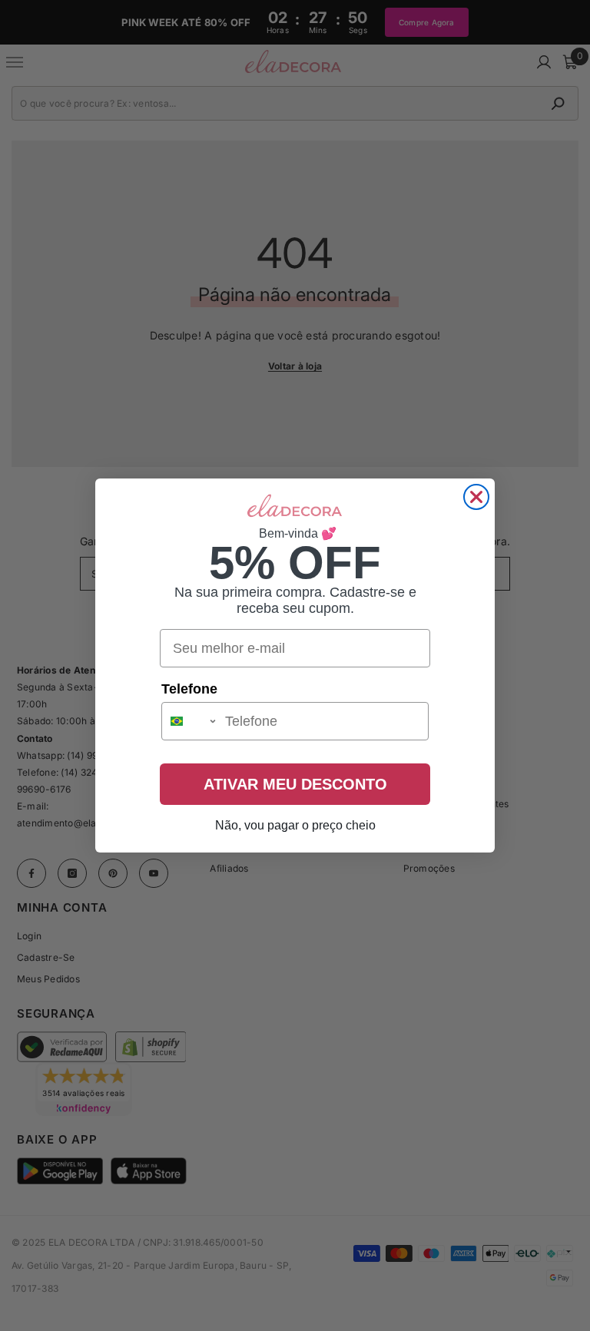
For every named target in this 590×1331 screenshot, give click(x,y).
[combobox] (189, 721)
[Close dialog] (476, 497)
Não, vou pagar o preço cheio (295, 825)
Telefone (189, 689)
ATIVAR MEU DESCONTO (295, 784)
